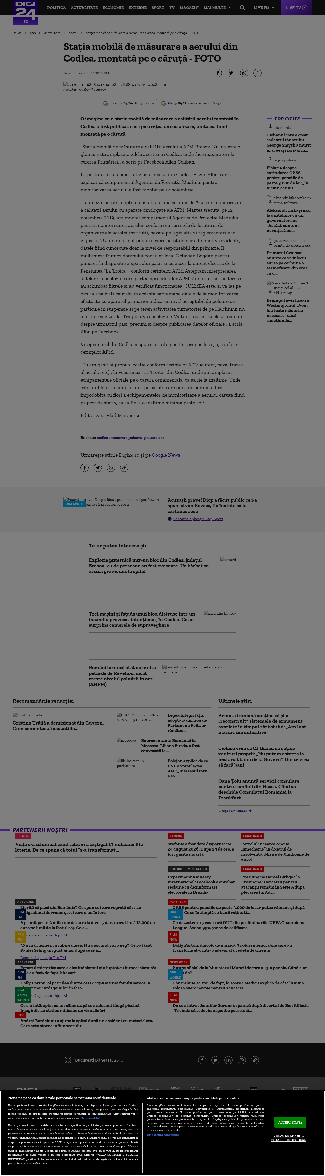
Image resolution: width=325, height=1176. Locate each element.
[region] (162, 1133)
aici (73, 1146)
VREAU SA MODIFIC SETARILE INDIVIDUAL (288, 1138)
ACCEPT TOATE (290, 1122)
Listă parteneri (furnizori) (163, 1134)
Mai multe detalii (90, 1118)
